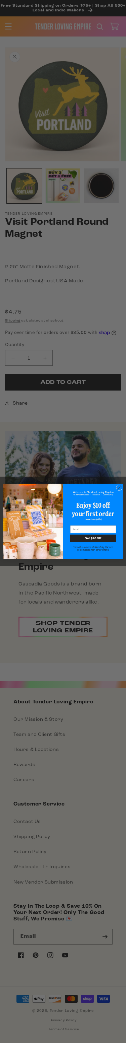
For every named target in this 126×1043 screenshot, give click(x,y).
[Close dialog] (119, 487)
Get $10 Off (93, 539)
